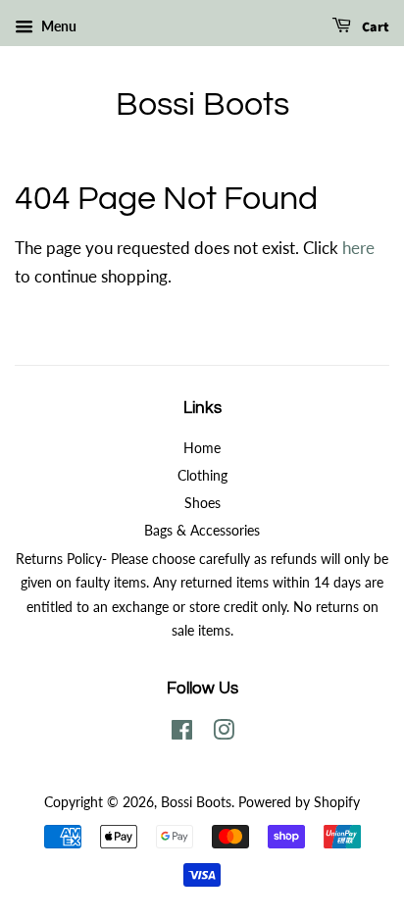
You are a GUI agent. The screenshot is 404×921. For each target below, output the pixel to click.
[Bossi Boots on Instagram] (223, 733)
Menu (57, 26)
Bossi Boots (202, 104)
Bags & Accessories (202, 530)
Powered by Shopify (299, 801)
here (358, 247)
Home (202, 447)
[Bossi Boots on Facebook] (182, 733)
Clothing (202, 475)
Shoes (202, 502)
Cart (374, 27)
